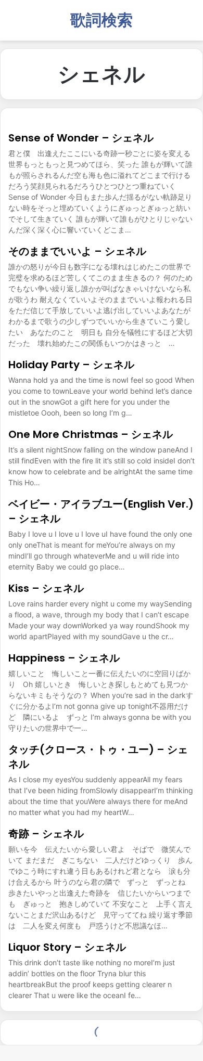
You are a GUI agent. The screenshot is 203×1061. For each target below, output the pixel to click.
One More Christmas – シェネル (90, 434)
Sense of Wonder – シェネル (81, 138)
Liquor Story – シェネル (67, 947)
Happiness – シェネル (64, 658)
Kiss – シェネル (46, 588)
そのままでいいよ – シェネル (77, 251)
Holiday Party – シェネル (71, 364)
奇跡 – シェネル (46, 833)
